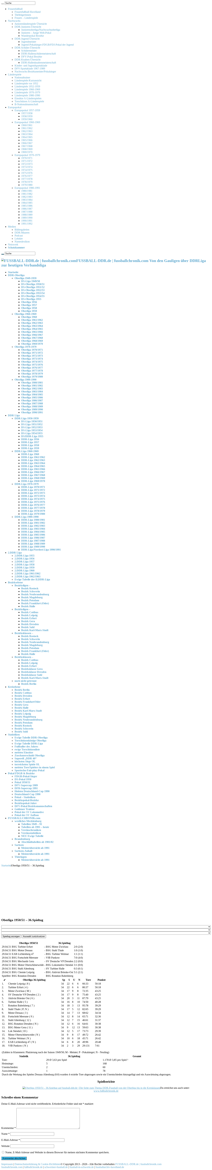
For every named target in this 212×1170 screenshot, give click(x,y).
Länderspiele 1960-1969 (27, 89)
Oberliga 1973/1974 (32, 358)
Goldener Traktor (25, 809)
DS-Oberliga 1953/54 (33, 293)
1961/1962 (26, 128)
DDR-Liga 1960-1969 (27, 451)
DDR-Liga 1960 (30, 454)
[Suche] (2, 3)
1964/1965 (26, 137)
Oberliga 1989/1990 (32, 409)
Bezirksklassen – (24, 633)
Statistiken (14, 734)
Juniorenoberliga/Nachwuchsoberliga (40, 29)
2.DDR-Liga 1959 (24, 567)
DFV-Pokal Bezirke (31, 56)
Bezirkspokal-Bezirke (27, 800)
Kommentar (8, 1128)
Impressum (7, 1164)
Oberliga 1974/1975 (32, 361)
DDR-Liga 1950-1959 (27, 418)
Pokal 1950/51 (22, 782)
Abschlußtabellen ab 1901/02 (37, 842)
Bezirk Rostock (29, 588)
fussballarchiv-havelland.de (110, 1167)
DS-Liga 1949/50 (30, 281)
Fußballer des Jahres (26, 746)
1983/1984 (26, 199)
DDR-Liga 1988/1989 (33, 543)
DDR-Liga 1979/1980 (33, 513)
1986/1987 (26, 208)
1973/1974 (26, 167)
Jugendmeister (28, 41)
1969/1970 (26, 152)
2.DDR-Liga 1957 (24, 561)
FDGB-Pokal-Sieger (26, 776)
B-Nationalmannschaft (26, 104)
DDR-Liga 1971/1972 (33, 490)
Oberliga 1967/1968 (32, 337)
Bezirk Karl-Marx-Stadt (34, 630)
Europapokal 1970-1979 (27, 155)
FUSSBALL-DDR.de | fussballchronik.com (138, 1164)
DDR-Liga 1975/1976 (33, 501)
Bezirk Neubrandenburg (35, 594)
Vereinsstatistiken (31, 833)
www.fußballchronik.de (106, 1090)
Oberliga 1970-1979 (25, 346)
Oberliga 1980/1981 (32, 382)
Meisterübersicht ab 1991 (35, 848)
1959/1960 (26, 119)
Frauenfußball (15, 8)
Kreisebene (14, 686)
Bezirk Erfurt (29, 618)
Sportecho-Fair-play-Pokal (29, 770)
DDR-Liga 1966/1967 (33, 472)
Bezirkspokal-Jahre (26, 803)
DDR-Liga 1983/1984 (33, 528)
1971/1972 (26, 161)
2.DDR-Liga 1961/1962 (27, 573)
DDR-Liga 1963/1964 (33, 463)
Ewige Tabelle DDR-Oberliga (31, 737)
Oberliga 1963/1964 (32, 325)
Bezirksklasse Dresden (33, 672)
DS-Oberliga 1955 (31, 299)
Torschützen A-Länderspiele (29, 101)
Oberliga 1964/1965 (32, 328)
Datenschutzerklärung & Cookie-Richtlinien (38, 1164)
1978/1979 (26, 181)
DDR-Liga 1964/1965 (33, 466)
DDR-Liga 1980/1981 (33, 519)
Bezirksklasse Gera (32, 669)
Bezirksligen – (22, 585)
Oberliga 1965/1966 (32, 331)
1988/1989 (26, 214)
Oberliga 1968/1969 (32, 340)
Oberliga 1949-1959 (25, 278)
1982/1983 (26, 196)
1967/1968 (26, 146)
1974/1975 (26, 170)
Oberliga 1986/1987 (32, 400)
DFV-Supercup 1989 (26, 785)
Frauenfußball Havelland (28, 11)
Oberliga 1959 (29, 311)
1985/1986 (26, 205)
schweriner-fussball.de (56, 1167)
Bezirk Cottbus (29, 612)
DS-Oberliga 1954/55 (33, 296)
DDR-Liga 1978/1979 (33, 510)
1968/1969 (26, 149)
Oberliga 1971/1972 (32, 352)
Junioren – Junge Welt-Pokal (36, 32)
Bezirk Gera (28, 621)
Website (5, 1146)
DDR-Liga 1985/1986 (33, 534)
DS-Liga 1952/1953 (32, 427)
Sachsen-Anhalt (23, 850)
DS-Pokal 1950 (23, 779)
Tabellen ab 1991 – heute (35, 827)
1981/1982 (26, 193)
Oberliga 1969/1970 (32, 343)
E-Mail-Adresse (10, 1140)
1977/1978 (26, 178)
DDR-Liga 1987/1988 (33, 540)
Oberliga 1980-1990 (25, 379)
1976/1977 (26, 176)
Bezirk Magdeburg (32, 597)
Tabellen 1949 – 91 (31, 824)
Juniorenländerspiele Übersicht (31, 23)
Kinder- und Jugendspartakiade (31, 65)
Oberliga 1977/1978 (32, 370)
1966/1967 (26, 143)
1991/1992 (26, 223)
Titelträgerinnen (23, 14)
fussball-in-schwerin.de (82, 1167)
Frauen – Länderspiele (26, 17)
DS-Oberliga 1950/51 (33, 284)
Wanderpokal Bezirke (32, 35)
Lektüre (19, 238)
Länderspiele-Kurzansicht (28, 80)
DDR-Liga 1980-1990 (27, 516)
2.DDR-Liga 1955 (24, 555)
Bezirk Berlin (28, 683)
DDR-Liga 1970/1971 (33, 487)
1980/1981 (26, 190)
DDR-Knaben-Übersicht (27, 59)
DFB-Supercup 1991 (26, 788)
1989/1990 (26, 217)
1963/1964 (26, 134)
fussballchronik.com (11, 1167)
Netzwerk (13, 244)
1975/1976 (26, 173)
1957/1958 (26, 113)
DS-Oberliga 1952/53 (33, 290)
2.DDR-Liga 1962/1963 (27, 576)
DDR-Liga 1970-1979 (27, 484)
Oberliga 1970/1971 (32, 349)
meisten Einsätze (24, 752)
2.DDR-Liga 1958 (24, 564)
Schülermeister (29, 50)
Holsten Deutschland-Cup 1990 (32, 791)
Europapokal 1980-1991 (27, 187)
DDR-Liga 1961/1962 (33, 457)
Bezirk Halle (28, 606)
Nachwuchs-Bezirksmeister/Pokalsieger (35, 71)
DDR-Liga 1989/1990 (33, 546)
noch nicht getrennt (25, 680)
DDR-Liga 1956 (30, 439)
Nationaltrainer (22, 77)
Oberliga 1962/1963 (32, 323)
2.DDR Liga (15, 552)
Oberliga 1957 (29, 305)
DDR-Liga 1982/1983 (33, 525)
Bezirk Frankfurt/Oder (28, 701)
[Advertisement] (106, 892)
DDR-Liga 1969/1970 (33, 481)
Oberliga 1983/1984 (32, 391)
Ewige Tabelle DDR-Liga (29, 743)
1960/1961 (26, 125)
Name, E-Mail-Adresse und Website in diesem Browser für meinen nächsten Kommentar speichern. (57, 1152)
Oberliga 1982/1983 (32, 388)
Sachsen (19, 845)
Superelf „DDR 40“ (26, 758)
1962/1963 (26, 131)
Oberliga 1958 (29, 308)
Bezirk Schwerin (30, 591)
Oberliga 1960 (29, 317)
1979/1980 (26, 184)
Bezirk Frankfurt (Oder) (35, 603)
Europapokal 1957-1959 (27, 110)
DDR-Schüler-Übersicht (27, 47)
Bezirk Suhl (27, 627)
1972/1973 (26, 164)
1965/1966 (26, 140)
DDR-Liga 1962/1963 (33, 460)
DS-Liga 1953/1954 (32, 430)
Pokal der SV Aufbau (27, 815)
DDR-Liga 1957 (30, 442)
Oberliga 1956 (29, 302)
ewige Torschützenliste (27, 749)
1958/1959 (26, 116)
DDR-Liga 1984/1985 (33, 531)
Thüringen (21, 856)
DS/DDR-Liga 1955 (32, 436)
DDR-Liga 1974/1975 (33, 498)
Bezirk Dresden (30, 624)
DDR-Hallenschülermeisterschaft (38, 53)
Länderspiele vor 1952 (26, 83)
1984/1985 (26, 202)
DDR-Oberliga (16, 275)
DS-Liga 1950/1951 (32, 421)
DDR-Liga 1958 (30, 445)
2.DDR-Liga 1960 (24, 570)
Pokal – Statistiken (25, 797)
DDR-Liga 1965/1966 (33, 469)
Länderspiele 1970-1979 (27, 92)
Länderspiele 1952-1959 (27, 86)
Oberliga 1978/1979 (32, 373)
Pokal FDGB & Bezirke (21, 773)
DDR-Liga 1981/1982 (33, 522)
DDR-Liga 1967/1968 (33, 475)
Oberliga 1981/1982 (32, 385)
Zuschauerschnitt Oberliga (30, 755)
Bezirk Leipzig (29, 615)
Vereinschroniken (31, 830)
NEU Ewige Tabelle (32, 836)
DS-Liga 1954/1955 (32, 433)
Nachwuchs (14, 20)
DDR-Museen (22, 232)
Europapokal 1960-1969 (27, 122)
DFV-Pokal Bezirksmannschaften (33, 806)
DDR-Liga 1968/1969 (33, 478)
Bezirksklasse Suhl (31, 674)
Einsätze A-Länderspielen (28, 98)
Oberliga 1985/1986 (32, 397)
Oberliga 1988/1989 (32, 406)
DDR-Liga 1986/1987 (33, 537)
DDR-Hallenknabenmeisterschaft (38, 62)
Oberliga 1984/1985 (32, 394)
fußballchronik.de (33, 1167)
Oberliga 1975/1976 (32, 364)
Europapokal (14, 107)
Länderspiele (14, 74)
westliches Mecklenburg (28, 821)
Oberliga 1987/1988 (32, 403)
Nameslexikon (22, 241)
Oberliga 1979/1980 (32, 376)
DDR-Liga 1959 (30, 448)
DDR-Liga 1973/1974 (33, 496)
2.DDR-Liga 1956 (24, 558)
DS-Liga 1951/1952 (32, 424)
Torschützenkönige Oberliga (30, 740)
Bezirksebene (15, 582)
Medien (12, 226)
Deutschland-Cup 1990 (27, 794)
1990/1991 (26, 220)
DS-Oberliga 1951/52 (33, 287)
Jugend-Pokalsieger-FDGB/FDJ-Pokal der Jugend (47, 44)
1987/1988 (26, 211)
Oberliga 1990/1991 (32, 412)
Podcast (19, 235)
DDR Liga (14, 415)
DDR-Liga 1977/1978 (33, 507)
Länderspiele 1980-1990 (27, 95)
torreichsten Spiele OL (27, 764)
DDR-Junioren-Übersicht (28, 26)
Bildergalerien (22, 229)
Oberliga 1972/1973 (32, 355)
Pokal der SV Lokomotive (29, 812)
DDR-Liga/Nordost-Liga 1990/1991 (41, 549)
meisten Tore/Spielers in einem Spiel (35, 767)
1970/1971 (26, 158)
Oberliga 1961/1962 (32, 320)
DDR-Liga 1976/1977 (33, 504)
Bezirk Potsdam (30, 600)
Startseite (13, 272)
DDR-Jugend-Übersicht (27, 38)
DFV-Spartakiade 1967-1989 (30, 68)
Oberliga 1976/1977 (32, 367)
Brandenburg (22, 839)
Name (5, 1133)
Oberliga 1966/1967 (32, 334)
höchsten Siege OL (25, 761)
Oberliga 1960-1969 (25, 314)
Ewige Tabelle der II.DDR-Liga (32, 579)
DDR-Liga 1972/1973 (33, 493)
